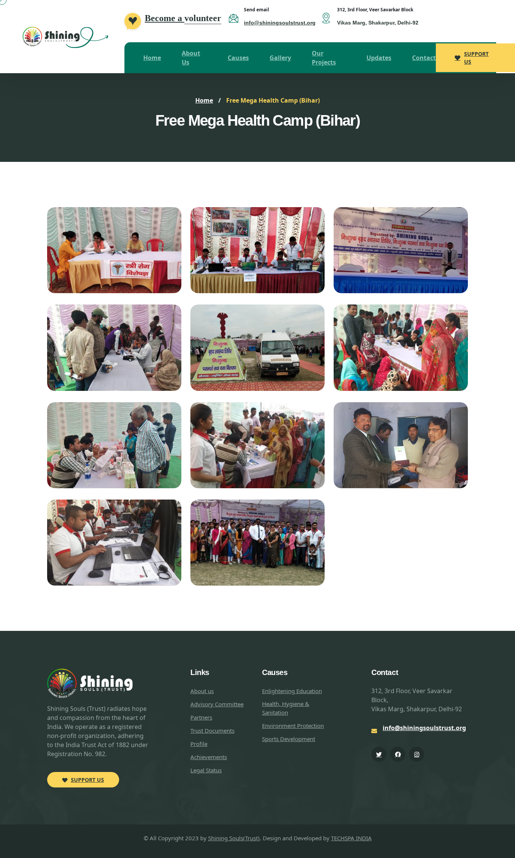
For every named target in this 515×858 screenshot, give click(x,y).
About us (202, 691)
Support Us (476, 57)
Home (152, 58)
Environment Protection (293, 725)
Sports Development (288, 739)
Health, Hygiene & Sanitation (285, 708)
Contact (424, 58)
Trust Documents (212, 730)
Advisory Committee (217, 704)
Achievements (208, 757)
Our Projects (324, 57)
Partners (201, 717)
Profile (198, 743)
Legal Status (206, 770)
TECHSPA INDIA (351, 838)
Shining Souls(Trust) (234, 838)
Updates (378, 58)
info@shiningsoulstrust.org (280, 23)
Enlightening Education (292, 691)
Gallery (280, 58)
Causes (238, 58)
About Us (191, 57)
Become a (183, 18)
